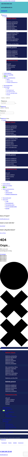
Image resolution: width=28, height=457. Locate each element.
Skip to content (4, 1)
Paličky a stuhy (10, 67)
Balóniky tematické (11, 23)
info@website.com (4, 219)
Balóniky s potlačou (12, 57)
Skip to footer (11, 1)
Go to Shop (3, 233)
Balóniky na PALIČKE (12, 44)
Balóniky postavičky (12, 22)
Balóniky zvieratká (11, 34)
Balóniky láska (10, 37)
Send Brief (2, 226)
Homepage (3, 254)
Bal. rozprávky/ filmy (12, 33)
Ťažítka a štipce (11, 65)
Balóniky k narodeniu (12, 39)
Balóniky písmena (11, 26)
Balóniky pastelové (11, 51)
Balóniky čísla (10, 25)
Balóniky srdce (10, 55)
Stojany (8, 68)
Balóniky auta (10, 36)
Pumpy (8, 70)
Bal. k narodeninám (12, 40)
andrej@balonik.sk (6, 7)
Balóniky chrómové (12, 54)
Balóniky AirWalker (11, 29)
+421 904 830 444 (6, 3)
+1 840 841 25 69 (6, 451)
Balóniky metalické (11, 52)
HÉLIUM (8, 64)
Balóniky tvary (10, 28)
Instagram (4, 11)
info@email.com (4, 454)
